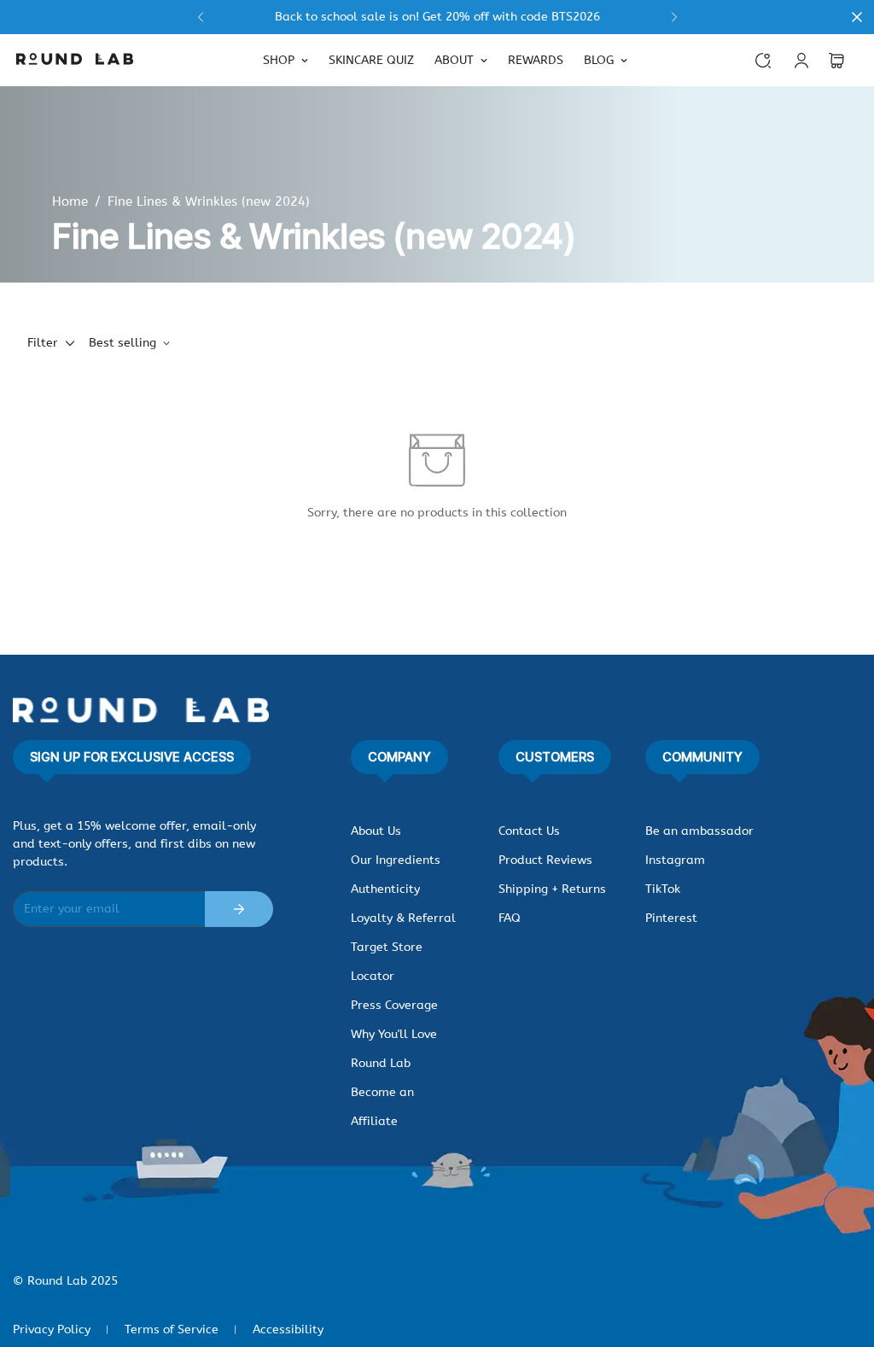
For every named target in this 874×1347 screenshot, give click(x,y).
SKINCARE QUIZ (371, 60)
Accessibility (288, 1329)
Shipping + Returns (552, 889)
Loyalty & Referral (403, 918)
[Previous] (200, 17)
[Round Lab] (75, 60)
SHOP (278, 60)
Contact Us (529, 831)
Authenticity (385, 889)
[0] (836, 60)
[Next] (674, 17)
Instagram (675, 860)
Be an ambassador (699, 831)
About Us (376, 831)
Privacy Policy (51, 1329)
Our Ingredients (395, 860)
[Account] (801, 60)
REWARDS (535, 60)
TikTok (662, 889)
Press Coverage (394, 1005)
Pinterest (671, 918)
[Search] (763, 60)
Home (70, 201)
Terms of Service (171, 1329)
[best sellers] (437, 17)
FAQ (509, 918)
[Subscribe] (239, 909)
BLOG (599, 60)
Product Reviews (545, 860)
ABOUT (454, 60)
